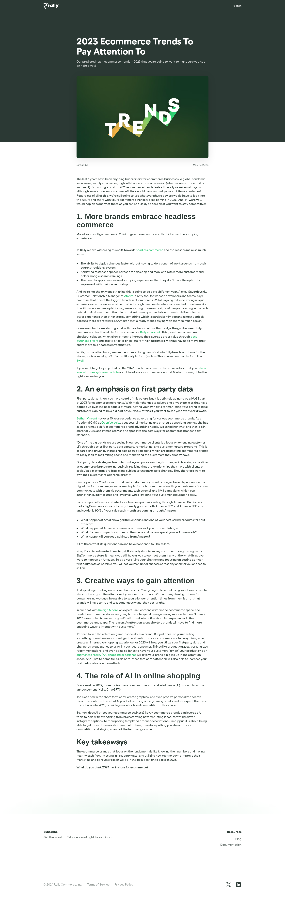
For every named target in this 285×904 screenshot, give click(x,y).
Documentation (230, 844)
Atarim (128, 295)
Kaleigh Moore (108, 610)
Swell (80, 360)
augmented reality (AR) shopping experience (106, 654)
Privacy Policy (123, 884)
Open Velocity (110, 422)
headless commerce (149, 249)
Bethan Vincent (87, 418)
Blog (238, 838)
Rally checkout (150, 332)
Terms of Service (98, 884)
